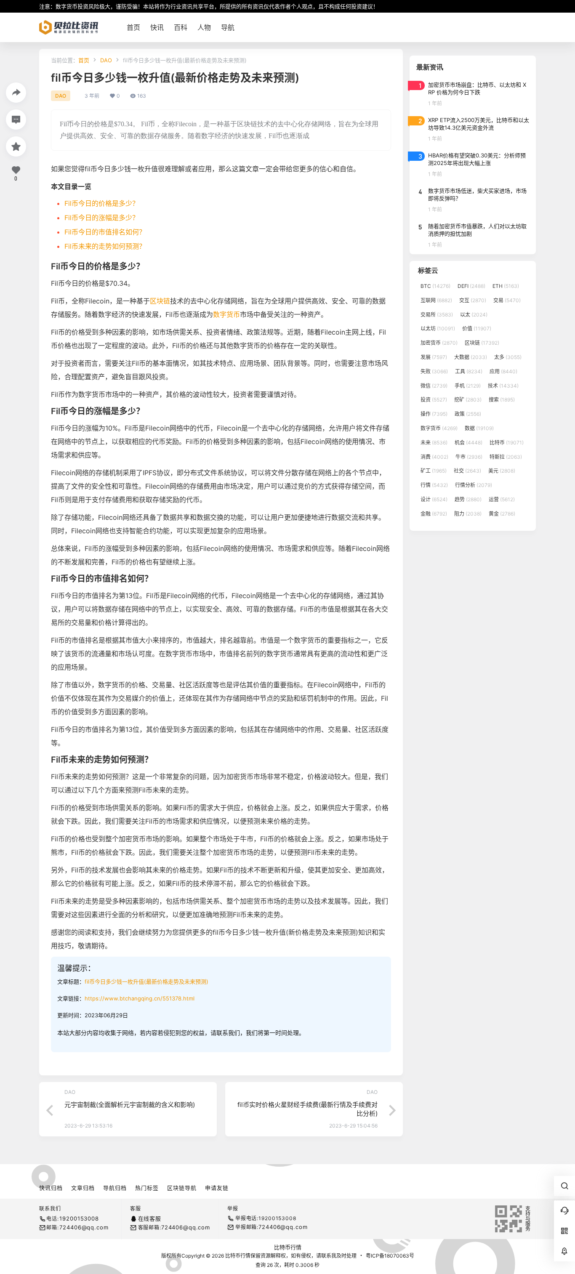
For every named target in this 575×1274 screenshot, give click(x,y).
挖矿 (468, 399)
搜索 (502, 399)
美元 (501, 471)
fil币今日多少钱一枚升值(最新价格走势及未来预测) (146, 981)
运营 (502, 499)
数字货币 (226, 314)
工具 (468, 371)
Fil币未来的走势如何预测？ (105, 246)
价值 (476, 328)
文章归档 (83, 1187)
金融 (434, 514)
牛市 (468, 457)
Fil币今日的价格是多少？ (101, 203)
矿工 (434, 471)
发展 (434, 357)
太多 (508, 357)
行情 (434, 485)
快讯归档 (51, 1187)
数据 (479, 428)
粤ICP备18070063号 (390, 1256)
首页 (83, 60)
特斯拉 (506, 457)
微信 (434, 386)
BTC (435, 286)
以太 (473, 314)
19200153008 (78, 1218)
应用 (503, 371)
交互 (472, 300)
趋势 (468, 499)
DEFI (471, 286)
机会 (468, 442)
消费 (434, 457)
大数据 (470, 357)
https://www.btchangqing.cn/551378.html (139, 998)
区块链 (160, 301)
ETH (505, 286)
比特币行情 (287, 1247)
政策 (468, 414)
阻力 (468, 514)
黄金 (502, 514)
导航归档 (115, 1187)
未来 (434, 442)
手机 (468, 386)
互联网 (436, 300)
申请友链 (217, 1187)
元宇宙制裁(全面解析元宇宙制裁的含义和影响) (129, 1105)
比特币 (507, 442)
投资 (434, 399)
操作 (434, 414)
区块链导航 (182, 1187)
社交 (467, 471)
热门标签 (147, 1187)
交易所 (437, 314)
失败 (434, 371)
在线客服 (149, 1218)
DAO (106, 60)
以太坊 (438, 328)
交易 (507, 300)
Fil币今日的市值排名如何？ (105, 232)
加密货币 (439, 343)
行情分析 (473, 485)
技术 (503, 386)
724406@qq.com (83, 1227)
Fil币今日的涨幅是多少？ (101, 217)
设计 (434, 499)
